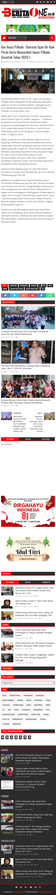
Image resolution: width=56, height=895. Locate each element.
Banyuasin (28, 695)
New (50, 285)
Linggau (6, 705)
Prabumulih (18, 719)
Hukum (33, 285)
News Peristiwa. (32, 289)
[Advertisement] (28, 253)
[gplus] (44, 2)
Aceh (4, 695)
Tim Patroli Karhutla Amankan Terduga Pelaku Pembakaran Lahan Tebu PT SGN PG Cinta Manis (26, 367)
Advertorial (15, 695)
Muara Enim (18, 705)
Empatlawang (8, 700)
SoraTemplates (18, 892)
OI (43, 289)
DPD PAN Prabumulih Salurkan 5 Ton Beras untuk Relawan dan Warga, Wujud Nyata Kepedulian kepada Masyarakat (33, 758)
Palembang (38, 710)
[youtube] (47, 2)
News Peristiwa (16, 289)
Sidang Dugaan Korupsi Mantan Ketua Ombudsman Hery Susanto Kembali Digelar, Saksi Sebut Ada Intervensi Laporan (33, 771)
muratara (17, 724)
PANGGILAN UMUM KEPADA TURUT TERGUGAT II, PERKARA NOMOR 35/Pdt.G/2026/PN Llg (31, 784)
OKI (9, 710)
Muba (29, 705)
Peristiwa (35, 714)
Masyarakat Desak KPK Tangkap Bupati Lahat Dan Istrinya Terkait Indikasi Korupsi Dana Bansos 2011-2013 (34, 590)
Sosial (43, 719)
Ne (44, 285)
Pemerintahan (8, 714)
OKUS (16, 710)
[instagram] (54, 2)
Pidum (46, 714)
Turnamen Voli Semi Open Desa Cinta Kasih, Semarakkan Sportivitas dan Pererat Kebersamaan (24, 332)
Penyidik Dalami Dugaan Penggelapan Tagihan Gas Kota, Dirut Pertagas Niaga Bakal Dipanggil (34, 657)
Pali (48, 710)
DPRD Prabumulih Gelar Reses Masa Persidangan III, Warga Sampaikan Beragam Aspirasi (33, 632)
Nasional (38, 705)
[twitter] (40, 2)
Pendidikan (23, 714)
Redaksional (31, 719)
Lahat (48, 700)
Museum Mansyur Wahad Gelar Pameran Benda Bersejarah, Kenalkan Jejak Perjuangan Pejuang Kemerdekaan (26, 401)
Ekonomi (13, 285)
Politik (5, 719)
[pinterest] (51, 2)
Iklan (28, 700)
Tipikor (5, 724)
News (5, 289)
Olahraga (26, 710)
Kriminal (38, 700)
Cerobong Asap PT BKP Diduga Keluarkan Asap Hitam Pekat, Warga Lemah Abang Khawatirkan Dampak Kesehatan (33, 829)
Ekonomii (24, 285)
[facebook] (37, 2)
